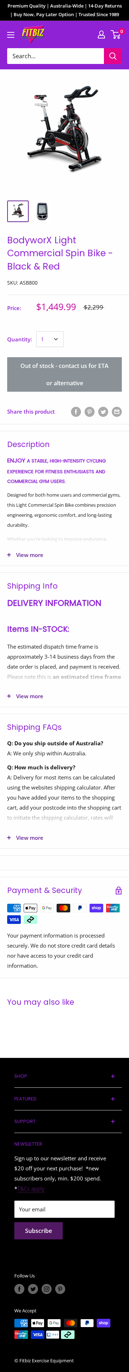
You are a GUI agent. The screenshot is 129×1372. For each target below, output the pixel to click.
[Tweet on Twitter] (103, 411)
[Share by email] (117, 411)
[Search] (113, 56)
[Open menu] (10, 35)
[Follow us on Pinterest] (60, 1289)
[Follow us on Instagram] (47, 1289)
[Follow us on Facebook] (19, 1289)
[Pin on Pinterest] (90, 411)
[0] (115, 34)
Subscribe (38, 1231)
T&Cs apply (31, 1188)
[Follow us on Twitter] (33, 1289)
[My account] (101, 34)
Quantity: (19, 339)
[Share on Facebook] (76, 411)
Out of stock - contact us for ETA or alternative (64, 374)
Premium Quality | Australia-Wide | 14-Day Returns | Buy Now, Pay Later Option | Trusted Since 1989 (65, 10)
